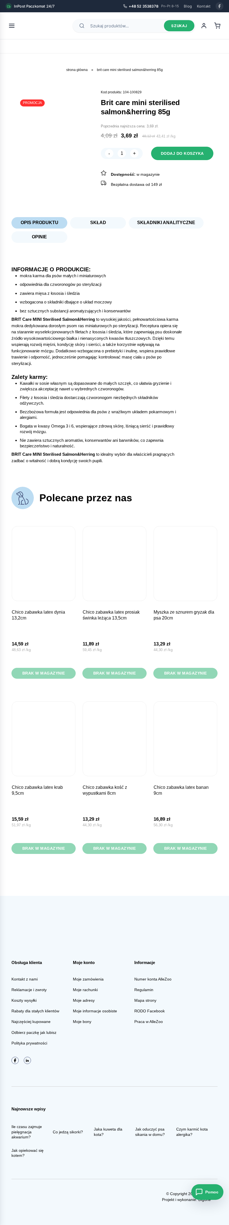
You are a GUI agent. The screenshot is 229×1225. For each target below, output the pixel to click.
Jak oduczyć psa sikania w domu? (150, 1131)
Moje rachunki (85, 989)
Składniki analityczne (166, 222)
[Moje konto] (204, 26)
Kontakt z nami (24, 979)
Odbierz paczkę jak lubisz (33, 1032)
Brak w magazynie (43, 673)
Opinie (39, 236)
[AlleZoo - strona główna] (39, 25)
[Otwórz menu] (12, 26)
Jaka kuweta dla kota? (108, 1131)
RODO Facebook (149, 1011)
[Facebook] (219, 6)
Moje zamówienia (88, 979)
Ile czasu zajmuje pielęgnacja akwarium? (26, 1131)
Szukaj (179, 25)
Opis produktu (39, 222)
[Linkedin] (27, 1060)
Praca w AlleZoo (148, 1021)
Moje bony (82, 1021)
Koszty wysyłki (24, 1000)
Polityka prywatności (29, 1043)
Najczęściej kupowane (31, 1021)
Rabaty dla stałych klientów (35, 1011)
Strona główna (77, 70)
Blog (188, 6)
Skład (98, 222)
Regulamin (143, 989)
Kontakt (204, 6)
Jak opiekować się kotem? (27, 1153)
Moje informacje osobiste (95, 1011)
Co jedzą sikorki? (68, 1132)
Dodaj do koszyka (182, 153)
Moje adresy (84, 1000)
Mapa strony (145, 1000)
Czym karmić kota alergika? (192, 1131)
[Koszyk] (217, 26)
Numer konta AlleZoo (152, 979)
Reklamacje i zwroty (29, 989)
